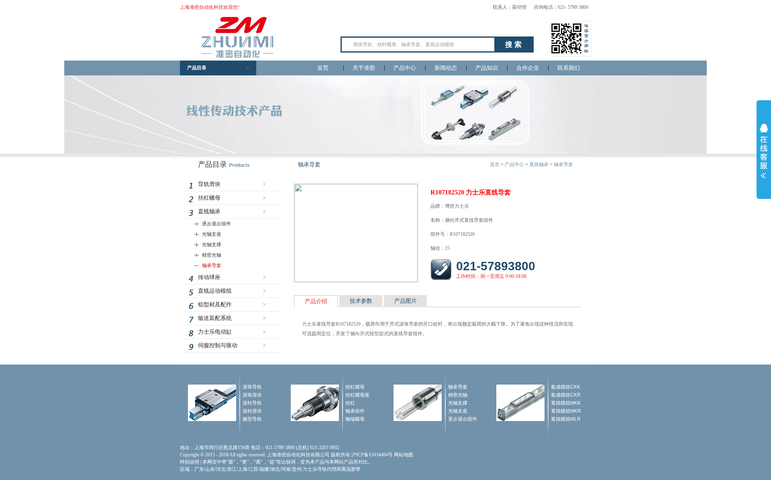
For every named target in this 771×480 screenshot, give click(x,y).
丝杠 (350, 403)
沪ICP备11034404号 (372, 455)
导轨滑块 (209, 184)
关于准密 (364, 68)
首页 (322, 68)
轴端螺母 (355, 419)
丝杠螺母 (209, 198)
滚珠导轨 (252, 387)
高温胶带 (351, 469)
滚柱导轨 (252, 403)
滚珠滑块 (252, 395)
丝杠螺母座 (357, 395)
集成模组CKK (565, 387)
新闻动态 (445, 68)
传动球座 (209, 277)
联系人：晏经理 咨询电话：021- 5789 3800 (540, 7)
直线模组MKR (566, 411)
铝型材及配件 (215, 305)
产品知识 (486, 68)
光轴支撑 (211, 244)
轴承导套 (211, 265)
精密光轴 (211, 255)
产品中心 (405, 68)
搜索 (514, 45)
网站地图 (403, 455)
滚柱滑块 (252, 411)
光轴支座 (211, 234)
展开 (764, 151)
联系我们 (568, 68)
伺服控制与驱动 (217, 345)
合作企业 (527, 68)
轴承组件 (355, 411)
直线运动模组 (215, 291)
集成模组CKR (566, 395)
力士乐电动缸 (215, 332)
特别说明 (189, 462)
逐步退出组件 (216, 224)
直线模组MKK (566, 403)
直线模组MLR (566, 419)
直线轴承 (209, 212)
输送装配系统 (215, 318)
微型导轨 (252, 419)
